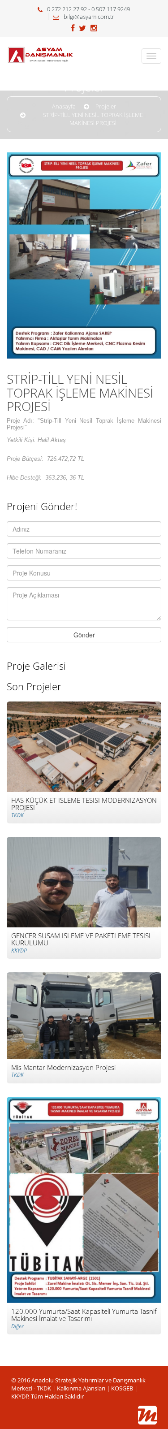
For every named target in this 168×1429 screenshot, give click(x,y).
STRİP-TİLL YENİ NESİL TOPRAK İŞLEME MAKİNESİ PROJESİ (93, 119)
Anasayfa (64, 106)
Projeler (105, 106)
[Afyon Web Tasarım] (147, 1415)
